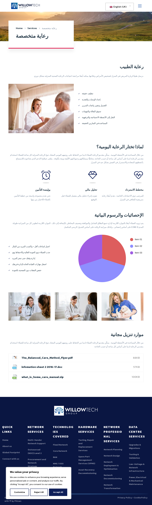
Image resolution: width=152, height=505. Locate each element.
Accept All (58, 492)
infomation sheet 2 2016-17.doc (42, 367)
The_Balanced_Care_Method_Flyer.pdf (47, 358)
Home (19, 28)
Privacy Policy (125, 497)
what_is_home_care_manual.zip (43, 377)
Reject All (39, 492)
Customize (19, 492)
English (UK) (119, 6)
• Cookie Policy (140, 497)
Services (32, 28)
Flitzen (17, 501)
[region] (38, 483)
